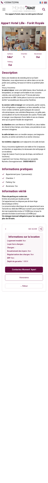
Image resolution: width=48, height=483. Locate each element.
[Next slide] (41, 38)
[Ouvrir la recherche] (43, 9)
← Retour (24, 286)
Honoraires (24, 277)
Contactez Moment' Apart (24, 269)
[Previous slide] (7, 38)
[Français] (41, 2)
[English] (45, 2)
